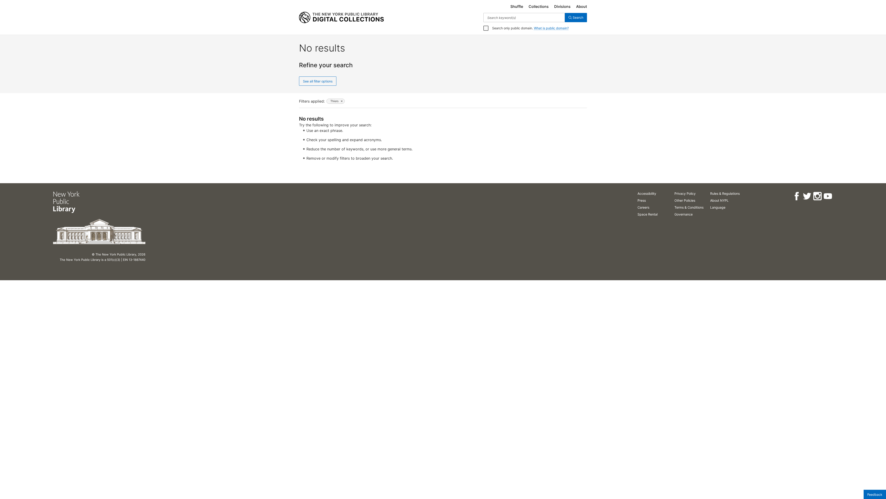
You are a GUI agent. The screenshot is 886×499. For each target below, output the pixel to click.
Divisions (562, 6)
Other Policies (684, 200)
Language (717, 207)
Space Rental (648, 214)
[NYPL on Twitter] (806, 196)
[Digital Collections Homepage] (341, 17)
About (581, 6)
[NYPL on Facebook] (796, 196)
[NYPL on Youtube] (827, 196)
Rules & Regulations (725, 193)
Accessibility (647, 193)
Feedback (874, 494)
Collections (539, 6)
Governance (683, 214)
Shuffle (516, 6)
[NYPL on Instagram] (817, 196)
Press (642, 200)
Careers (643, 207)
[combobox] (524, 17)
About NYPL (719, 200)
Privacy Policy (685, 193)
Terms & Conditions (688, 207)
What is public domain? (551, 28)
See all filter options (317, 81)
